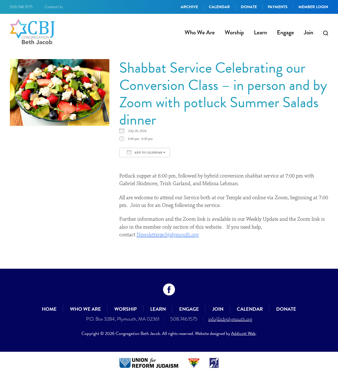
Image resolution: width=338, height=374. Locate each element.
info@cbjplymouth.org (230, 318)
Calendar (219, 7)
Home (49, 309)
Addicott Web (243, 333)
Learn (260, 32)
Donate (249, 7)
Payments (278, 7)
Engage (285, 32)
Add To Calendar (148, 152)
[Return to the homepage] (32, 31)
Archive (189, 7)
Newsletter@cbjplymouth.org (168, 234)
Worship (234, 32)
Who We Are (200, 32)
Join (308, 32)
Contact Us (54, 7)
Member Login (313, 7)
